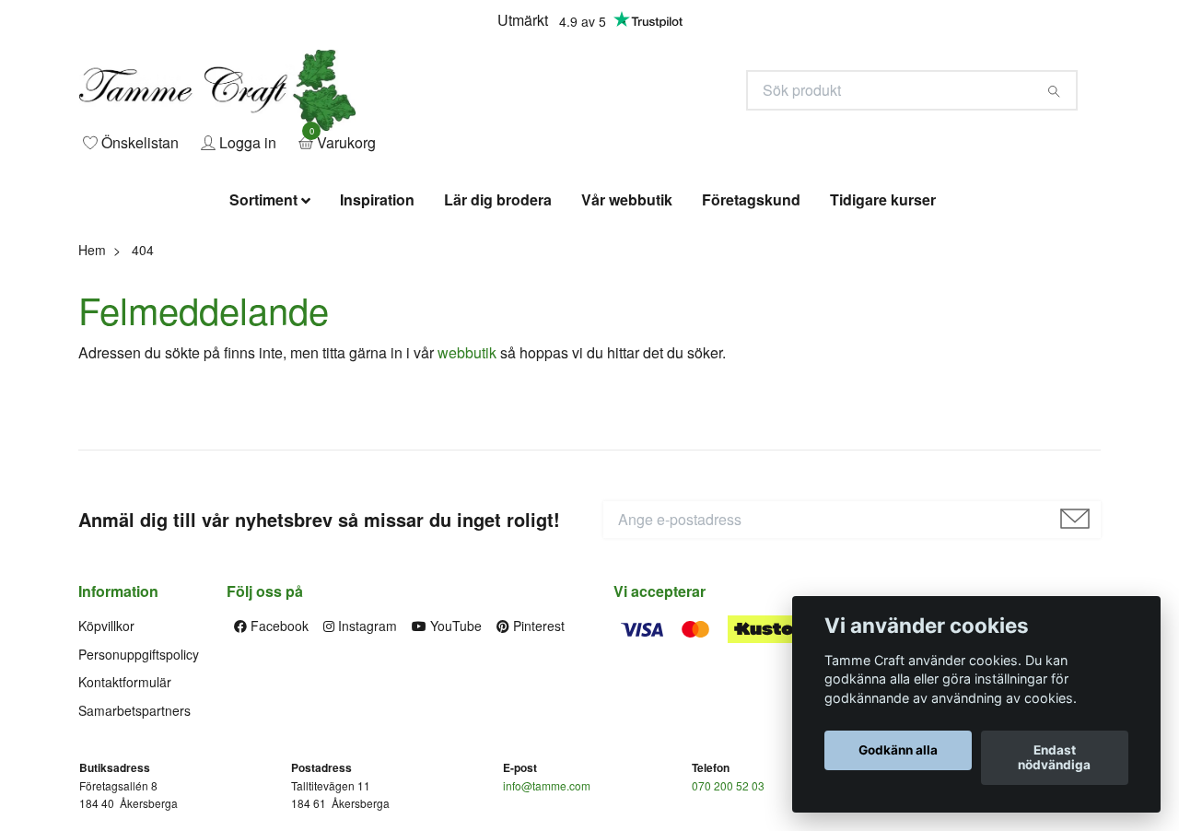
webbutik (467, 461)
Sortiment (263, 308)
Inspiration (377, 308)
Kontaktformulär (124, 789)
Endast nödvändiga (1054, 758)
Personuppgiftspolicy (138, 762)
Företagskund (751, 308)
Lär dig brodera (498, 308)
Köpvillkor (106, 734)
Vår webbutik (626, 308)
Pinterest (537, 734)
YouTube (454, 734)
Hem (92, 357)
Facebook (278, 734)
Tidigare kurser (883, 308)
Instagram (365, 734)
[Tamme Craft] (401, 144)
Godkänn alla (898, 750)
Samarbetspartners (134, 818)
